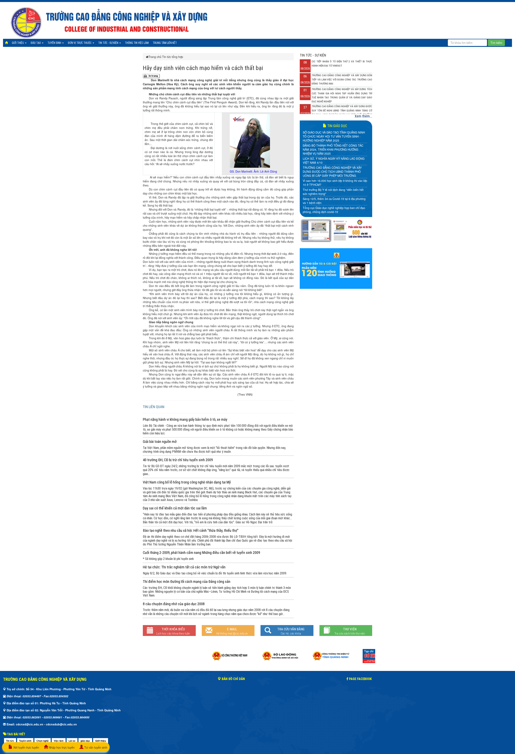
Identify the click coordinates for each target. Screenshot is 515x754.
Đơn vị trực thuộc (80, 42)
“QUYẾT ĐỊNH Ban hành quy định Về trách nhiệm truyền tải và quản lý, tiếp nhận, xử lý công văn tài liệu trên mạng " (334, 203)
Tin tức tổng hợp (172, 57)
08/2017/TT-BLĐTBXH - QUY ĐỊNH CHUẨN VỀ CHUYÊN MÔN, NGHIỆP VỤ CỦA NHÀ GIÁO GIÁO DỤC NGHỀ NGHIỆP (333, 154)
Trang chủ (154, 57)
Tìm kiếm (496, 43)
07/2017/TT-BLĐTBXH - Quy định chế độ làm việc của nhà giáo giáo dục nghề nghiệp (334, 165)
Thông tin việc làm (137, 42)
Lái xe (72, 741)
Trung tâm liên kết (165, 42)
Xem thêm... (363, 116)
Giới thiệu (18, 42)
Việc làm (59, 741)
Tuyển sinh (54, 42)
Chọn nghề (42, 741)
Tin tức (10, 741)
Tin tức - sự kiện (108, 42)
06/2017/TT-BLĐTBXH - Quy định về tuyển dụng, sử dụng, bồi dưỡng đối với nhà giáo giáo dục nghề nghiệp (334, 177)
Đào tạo (36, 42)
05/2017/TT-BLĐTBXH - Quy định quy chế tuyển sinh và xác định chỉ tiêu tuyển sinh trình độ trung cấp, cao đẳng (334, 190)
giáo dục (85, 741)
